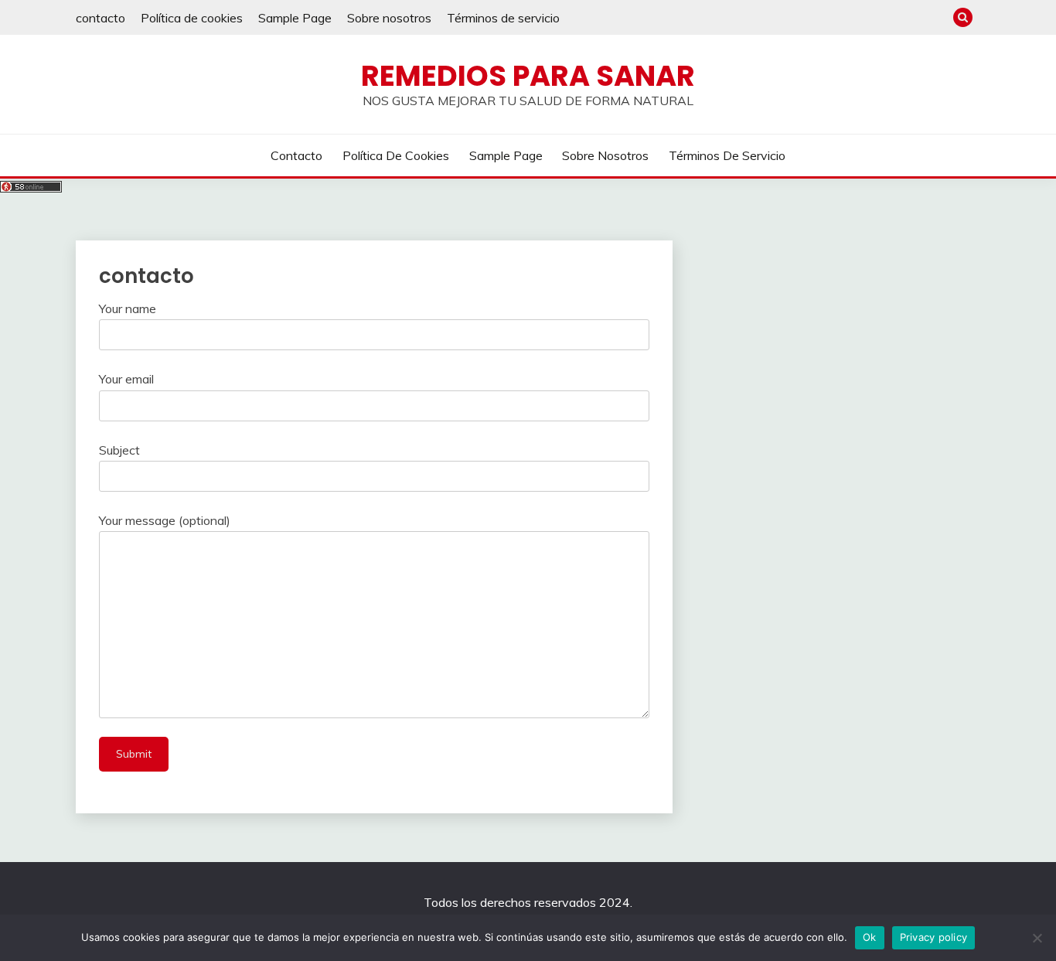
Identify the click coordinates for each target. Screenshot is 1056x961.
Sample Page (295, 18)
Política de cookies (192, 18)
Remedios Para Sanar (528, 76)
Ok (870, 937)
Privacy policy (934, 937)
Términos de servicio (503, 18)
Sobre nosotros (389, 18)
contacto (100, 18)
